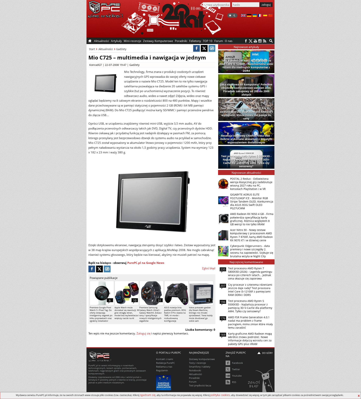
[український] (255, 16)
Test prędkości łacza (200, 385)
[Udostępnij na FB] (196, 48)
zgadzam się (147, 395)
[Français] (260, 16)
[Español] (265, 16)
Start (92, 49)
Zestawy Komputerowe (158, 41)
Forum (218, 41)
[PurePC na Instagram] (260, 41)
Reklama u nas (164, 366)
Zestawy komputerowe (202, 359)
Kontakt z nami (164, 359)
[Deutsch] (249, 16)
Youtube (237, 375)
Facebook (237, 363)
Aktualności (106, 49)
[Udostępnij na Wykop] (212, 48)
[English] (243, 16)
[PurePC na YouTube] (255, 41)
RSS (234, 382)
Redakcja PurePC (165, 363)
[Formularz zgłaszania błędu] (261, 381)
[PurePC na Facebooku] (245, 41)
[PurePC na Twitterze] (250, 41)
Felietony (195, 41)
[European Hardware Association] (164, 382)
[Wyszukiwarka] (271, 41)
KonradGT (95, 65)
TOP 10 (207, 41)
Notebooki (195, 370)
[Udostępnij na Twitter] (204, 48)
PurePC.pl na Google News (145, 263)
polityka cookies (220, 395)
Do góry (267, 353)
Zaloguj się (143, 333)
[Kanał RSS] (264, 41)
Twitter (236, 369)
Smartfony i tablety (199, 366)
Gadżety (121, 49)
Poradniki (181, 41)
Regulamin (162, 370)
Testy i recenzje (197, 363)
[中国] (270, 16)
